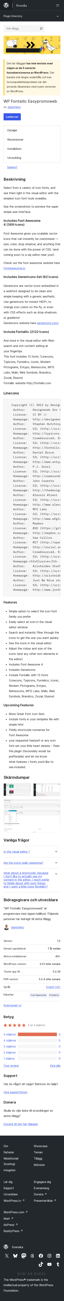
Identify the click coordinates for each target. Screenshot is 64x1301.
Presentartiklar (45, 1200)
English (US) (53, 986)
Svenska (17, 1247)
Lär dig (8, 1182)
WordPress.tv (14, 1200)
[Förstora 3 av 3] (55, 804)
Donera (40, 1194)
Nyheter (9, 1152)
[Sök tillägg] (41, 28)
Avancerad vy (13, 1005)
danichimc (14, 107)
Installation (14, 149)
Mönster (39, 1165)
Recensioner (15, 139)
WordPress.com (16, 1212)
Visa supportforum (15, 1092)
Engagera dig (42, 1182)
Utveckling (14, 158)
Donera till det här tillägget (21, 1124)
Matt (9, 1218)
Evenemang (41, 1188)
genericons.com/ (48, 323)
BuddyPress (13, 1231)
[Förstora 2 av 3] (55, 788)
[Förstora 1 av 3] (26, 788)
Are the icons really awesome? (23, 863)
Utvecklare (11, 1194)
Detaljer (12, 130)
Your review (11, 1065)
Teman (38, 1152)
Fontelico (54, 995)
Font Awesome (38, 995)
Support (12, 167)
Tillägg (38, 1158)
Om (6, 1146)
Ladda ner (12, 116)
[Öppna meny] (58, 5)
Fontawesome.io (14, 268)
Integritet (9, 1170)
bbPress (11, 1225)
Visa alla (55, 1065)
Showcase (40, 1146)
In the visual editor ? (17, 851)
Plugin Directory (13, 16)
